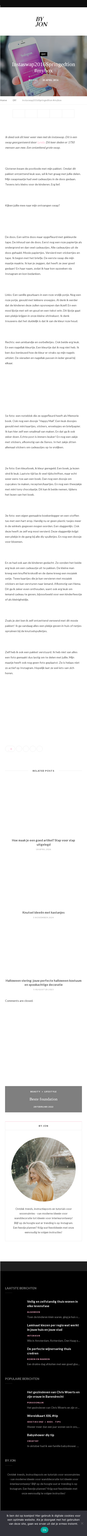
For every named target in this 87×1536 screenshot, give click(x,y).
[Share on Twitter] (31, 113)
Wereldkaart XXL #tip (42, 1416)
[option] (43, 1067)
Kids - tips (54, 1422)
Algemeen (33, 1312)
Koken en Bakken (38, 1359)
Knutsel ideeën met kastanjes (43, 912)
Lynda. (41, 142)
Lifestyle (50, 1091)
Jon (34, 80)
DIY (43, 54)
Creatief (33, 1441)
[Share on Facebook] (19, 113)
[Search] (81, 3)
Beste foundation (43, 1099)
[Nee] (82, 1523)
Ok (44, 1530)
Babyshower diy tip (40, 1435)
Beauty (35, 1091)
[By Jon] (43, 21)
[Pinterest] (43, 113)
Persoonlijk (35, 1402)
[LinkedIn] (56, 113)
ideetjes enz (35, 1422)
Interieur (33, 1335)
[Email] (68, 113)
